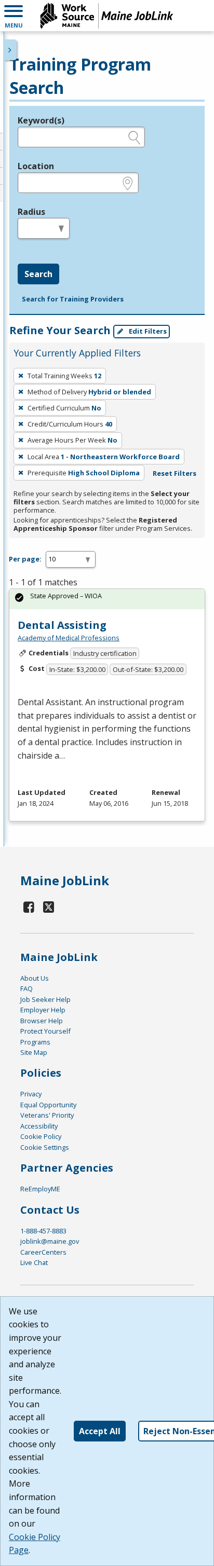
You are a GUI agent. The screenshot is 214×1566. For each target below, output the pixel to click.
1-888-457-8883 (43, 1230)
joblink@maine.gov (49, 1241)
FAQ (26, 988)
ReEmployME (40, 1188)
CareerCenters (43, 1252)
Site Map (33, 1052)
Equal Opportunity (48, 1104)
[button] (13, 15)
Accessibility (39, 1126)
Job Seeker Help (45, 999)
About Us (34, 978)
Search (38, 274)
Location (36, 166)
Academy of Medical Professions (68, 637)
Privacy (31, 1093)
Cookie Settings (44, 1147)
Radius (31, 211)
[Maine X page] (49, 906)
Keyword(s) (41, 120)
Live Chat (34, 1262)
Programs (35, 1042)
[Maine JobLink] (107, 15)
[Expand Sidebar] (10, 49)
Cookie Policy (40, 1136)
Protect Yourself (45, 1031)
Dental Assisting (62, 625)
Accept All (100, 1431)
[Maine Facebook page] (29, 906)
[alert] (107, 599)
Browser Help (41, 1020)
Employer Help (42, 1009)
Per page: (25, 559)
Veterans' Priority (47, 1115)
